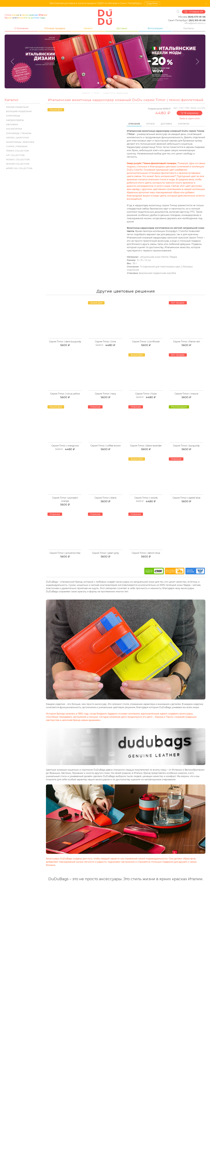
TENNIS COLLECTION (17, 151)
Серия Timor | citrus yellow (65, 393)
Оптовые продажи (54, 28)
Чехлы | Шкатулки (17, 137)
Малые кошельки (17, 107)
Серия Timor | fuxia (146, 393)
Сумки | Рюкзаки (17, 146)
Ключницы (13, 116)
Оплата (150, 124)
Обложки (12, 124)
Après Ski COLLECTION (19, 168)
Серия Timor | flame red (186, 341)
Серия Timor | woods (146, 497)
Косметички (14, 129)
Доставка (122, 28)
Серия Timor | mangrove (65, 445)
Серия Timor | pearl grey (105, 553)
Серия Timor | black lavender (146, 445)
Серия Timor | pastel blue (186, 497)
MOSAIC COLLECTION (18, 159)
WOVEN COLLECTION (17, 164)
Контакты (188, 28)
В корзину (191, 113)
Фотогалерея (155, 28)
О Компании (21, 28)
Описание (134, 124)
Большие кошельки (19, 111)
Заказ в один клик (189, 118)
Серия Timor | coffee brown (105, 445)
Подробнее (152, 3)
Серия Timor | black (105, 497)
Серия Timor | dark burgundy (65, 341)
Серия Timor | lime (105, 341)
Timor (96, 93)
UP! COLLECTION (15, 155)
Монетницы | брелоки (20, 142)
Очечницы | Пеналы (18, 133)
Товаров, (196, 11)
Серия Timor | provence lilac (65, 553)
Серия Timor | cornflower (146, 341)
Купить (66, 338)
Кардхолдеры (15, 120)
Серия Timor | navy (105, 393)
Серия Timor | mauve (186, 393)
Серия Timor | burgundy (186, 445)
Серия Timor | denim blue (146, 553)
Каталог (88, 28)
